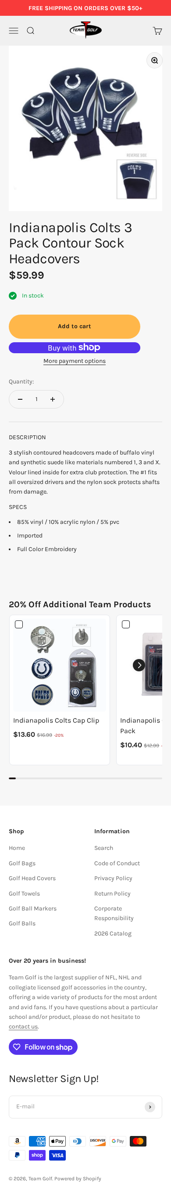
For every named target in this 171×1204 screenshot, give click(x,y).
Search (103, 848)
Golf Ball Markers (33, 908)
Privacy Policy (113, 878)
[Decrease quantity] (20, 399)
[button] (139, 665)
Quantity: (21, 381)
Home (17, 848)
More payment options (74, 361)
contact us (23, 1026)
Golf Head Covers (32, 878)
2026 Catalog (113, 933)
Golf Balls (22, 923)
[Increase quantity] (53, 399)
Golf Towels (24, 893)
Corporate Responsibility (114, 913)
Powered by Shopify (77, 1178)
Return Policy (112, 893)
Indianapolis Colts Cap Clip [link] (56, 720)
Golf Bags (22, 863)
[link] (59, 665)
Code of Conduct (117, 863)
